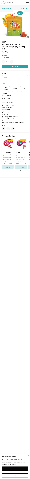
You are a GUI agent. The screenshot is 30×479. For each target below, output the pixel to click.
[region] (15, 466)
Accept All (15, 468)
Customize (15, 472)
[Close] (28, 455)
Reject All (15, 476)
